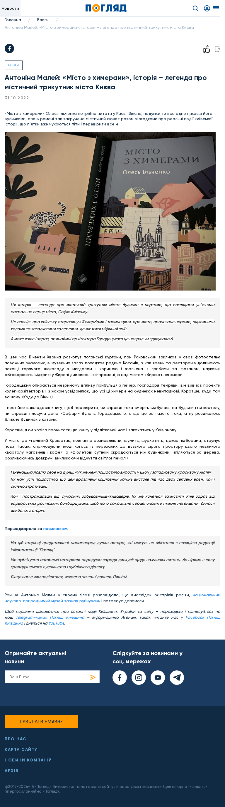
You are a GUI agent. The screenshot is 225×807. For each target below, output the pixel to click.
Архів (12, 770)
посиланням (55, 528)
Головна (13, 19)
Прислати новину (41, 721)
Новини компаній (28, 760)
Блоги (43, 19)
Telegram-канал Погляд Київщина (50, 617)
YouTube (56, 623)
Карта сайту (21, 749)
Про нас (16, 738)
